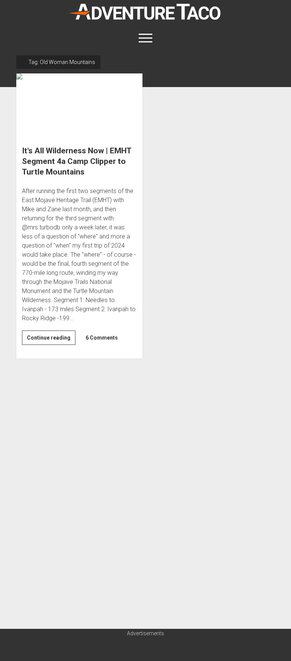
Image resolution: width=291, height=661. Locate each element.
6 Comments (102, 338)
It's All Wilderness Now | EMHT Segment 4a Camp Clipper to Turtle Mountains (79, 105)
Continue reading (51, 339)
